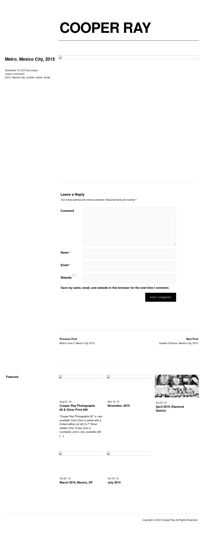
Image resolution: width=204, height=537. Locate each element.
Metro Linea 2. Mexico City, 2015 (77, 341)
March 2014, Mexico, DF (76, 482)
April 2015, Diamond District (170, 408)
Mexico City (18, 77)
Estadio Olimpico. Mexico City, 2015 (178, 341)
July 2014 (114, 482)
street (39, 77)
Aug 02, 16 (65, 401)
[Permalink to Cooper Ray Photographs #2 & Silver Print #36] (81, 377)
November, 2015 (119, 405)
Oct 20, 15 (65, 478)
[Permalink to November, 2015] (129, 377)
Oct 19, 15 (113, 478)
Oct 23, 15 (161, 402)
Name (66, 252)
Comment (67, 210)
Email (65, 265)
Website (66, 277)
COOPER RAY (105, 27)
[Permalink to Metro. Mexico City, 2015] (129, 58)
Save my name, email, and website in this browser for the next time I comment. (115, 287)
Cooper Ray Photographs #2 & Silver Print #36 (77, 407)
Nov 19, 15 (113, 401)
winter (47, 77)
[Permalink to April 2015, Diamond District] (177, 396)
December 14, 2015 (15, 70)
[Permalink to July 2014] (129, 454)
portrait (30, 77)
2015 (8, 77)
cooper (34, 70)
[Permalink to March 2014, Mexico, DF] (81, 454)
